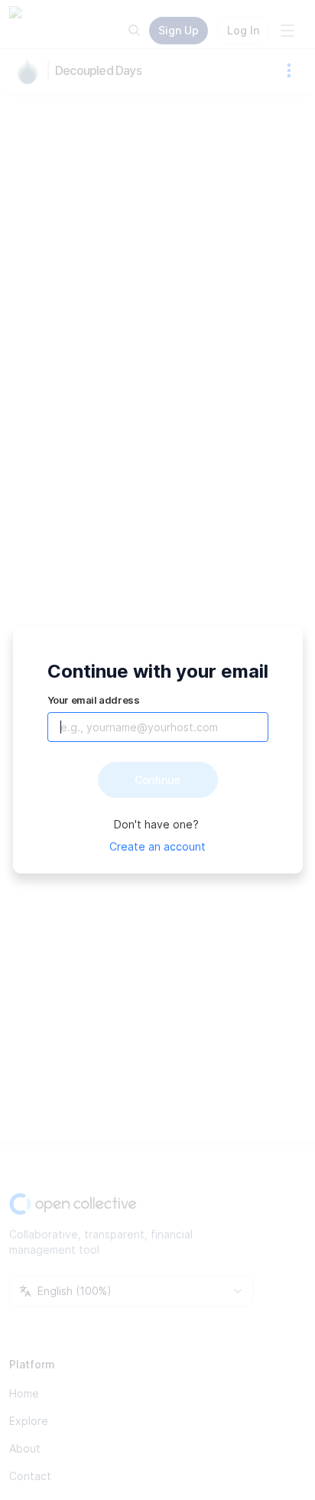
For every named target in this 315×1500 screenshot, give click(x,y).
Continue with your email (157, 671)
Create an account (157, 846)
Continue (157, 779)
